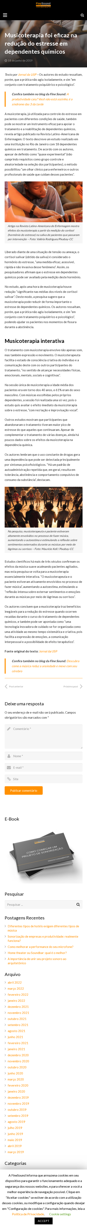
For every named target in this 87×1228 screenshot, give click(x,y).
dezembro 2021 (18, 1006)
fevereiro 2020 (18, 1085)
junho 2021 (15, 1037)
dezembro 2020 (18, 1055)
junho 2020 (15, 1073)
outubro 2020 (17, 1067)
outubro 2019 (17, 1109)
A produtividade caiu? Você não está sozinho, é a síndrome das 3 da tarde (42, 99)
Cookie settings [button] (60, 1214)
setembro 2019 (18, 1115)
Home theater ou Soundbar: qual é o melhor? (37, 953)
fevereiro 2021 (18, 1043)
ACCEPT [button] (43, 1221)
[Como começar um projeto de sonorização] (44, 882)
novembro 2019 (18, 1103)
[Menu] (5, 15)
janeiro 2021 (16, 1049)
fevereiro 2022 (18, 994)
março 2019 (16, 1152)
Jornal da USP (27, 74)
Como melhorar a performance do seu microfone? (40, 946)
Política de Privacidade (28, 1214)
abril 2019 (15, 1146)
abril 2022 (15, 982)
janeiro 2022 (16, 1000)
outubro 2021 (17, 1019)
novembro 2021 (18, 1012)
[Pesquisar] (82, 15)
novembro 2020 (18, 1061)
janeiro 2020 (16, 1091)
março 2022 (16, 988)
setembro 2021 (18, 1025)
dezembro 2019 (18, 1097)
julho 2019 (15, 1128)
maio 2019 (15, 1140)
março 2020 (16, 1079)
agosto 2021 (16, 1031)
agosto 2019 (16, 1121)
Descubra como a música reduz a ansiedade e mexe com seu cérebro (45, 666)
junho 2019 (15, 1134)
